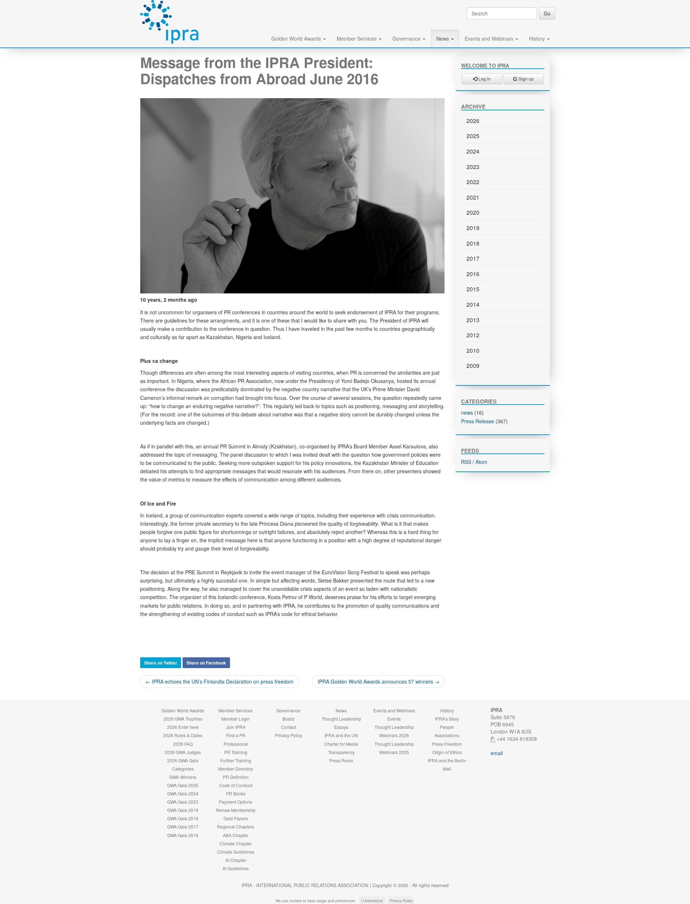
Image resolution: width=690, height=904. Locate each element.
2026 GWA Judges (183, 752)
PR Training (235, 752)
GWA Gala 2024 (182, 793)
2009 (472, 365)
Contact (288, 727)
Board (288, 719)
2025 (472, 136)
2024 (472, 151)
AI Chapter (235, 860)
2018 (472, 243)
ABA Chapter (235, 835)
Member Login (235, 719)
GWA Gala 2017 (182, 826)
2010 (472, 350)
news (467, 412)
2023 (472, 167)
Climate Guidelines (235, 852)
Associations (446, 735)
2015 (472, 289)
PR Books (235, 793)
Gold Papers (236, 818)
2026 (472, 121)
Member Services (357, 38)
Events (394, 719)
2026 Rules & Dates (182, 735)
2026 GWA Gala (182, 760)
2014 (472, 304)
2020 (472, 212)
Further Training (235, 760)
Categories (183, 769)
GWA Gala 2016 (182, 835)
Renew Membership (236, 810)
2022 (472, 182)
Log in (484, 79)
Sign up (526, 79)
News (443, 38)
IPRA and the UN (341, 735)
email (497, 753)
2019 (472, 228)
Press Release (477, 421)
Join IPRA (235, 727)
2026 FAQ (183, 744)
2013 (472, 320)
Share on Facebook (206, 662)
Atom (481, 461)
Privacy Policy (288, 735)
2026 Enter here (183, 727)
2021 (472, 197)
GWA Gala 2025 (182, 785)
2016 (472, 274)
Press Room (341, 760)
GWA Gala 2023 (182, 802)
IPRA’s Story (447, 719)
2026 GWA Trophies (183, 719)
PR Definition (236, 777)
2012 (472, 335)
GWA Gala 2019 (182, 810)
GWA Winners (182, 777)
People (447, 727)
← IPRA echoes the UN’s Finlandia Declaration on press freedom (220, 681)
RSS (466, 461)
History (537, 38)
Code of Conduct (235, 785)
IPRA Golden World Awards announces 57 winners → (379, 681)
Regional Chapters (235, 826)
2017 (472, 258)
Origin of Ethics (447, 752)
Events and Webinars (490, 38)
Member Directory (235, 769)
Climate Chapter (236, 843)
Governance (407, 38)
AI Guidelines (235, 868)
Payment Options (235, 802)
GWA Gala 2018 (182, 818)
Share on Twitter (160, 662)
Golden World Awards (296, 38)
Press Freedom (447, 744)
